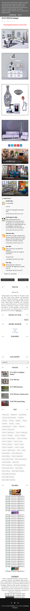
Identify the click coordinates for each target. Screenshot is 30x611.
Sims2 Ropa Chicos (8, 468)
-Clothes (4, 421)
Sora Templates (11, 606)
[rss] (18, 603)
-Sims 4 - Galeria (7, 441)
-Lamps (11, 423)
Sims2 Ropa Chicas (20, 465)
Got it (20, 15)
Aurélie (8, 201)
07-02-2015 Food (14, 380)
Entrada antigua (23, 280)
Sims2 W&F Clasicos (8, 477)
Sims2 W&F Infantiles (8, 480)
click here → (19, 310)
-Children (21, 418)
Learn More (12, 15)
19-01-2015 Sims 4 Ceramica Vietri (19, 394)
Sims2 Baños (6, 453)
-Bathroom (5, 415)
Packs (23, 450)
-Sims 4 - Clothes (20, 435)
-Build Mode (22, 415)
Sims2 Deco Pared (7, 459)
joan (7, 246)
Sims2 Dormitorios (20, 459)
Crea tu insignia (15, 332)
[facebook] (11, 603)
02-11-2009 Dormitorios (16, 387)
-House (24, 421)
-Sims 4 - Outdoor (7, 447)
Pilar (7, 262)
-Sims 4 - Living (18, 444)
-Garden (17, 421)
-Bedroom (14, 415)
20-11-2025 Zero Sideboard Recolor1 (17, 373)
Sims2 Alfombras (17, 453)
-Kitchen (4, 423)
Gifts (18, 450)
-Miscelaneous (6, 426)
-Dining (11, 421)
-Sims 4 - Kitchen (7, 444)
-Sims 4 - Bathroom (8, 432)
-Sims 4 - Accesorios (8, 429)
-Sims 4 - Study (19, 447)
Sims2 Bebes (6, 456)
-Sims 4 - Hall (18, 441)
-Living (13, 21)
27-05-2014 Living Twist (8, 194)
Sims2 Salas (19, 468)
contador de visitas (19, 597)
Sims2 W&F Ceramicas (9, 474)
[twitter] (15, 603)
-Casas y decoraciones (9, 418)
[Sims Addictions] (15, 568)
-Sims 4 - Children (7, 435)
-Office (15, 426)
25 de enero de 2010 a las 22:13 (14, 243)
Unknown (8, 233)
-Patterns (21, 426)
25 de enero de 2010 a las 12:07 (14, 214)
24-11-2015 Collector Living (9, 161)
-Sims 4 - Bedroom (21, 432)
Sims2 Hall (15, 462)
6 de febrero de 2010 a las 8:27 (14, 270)
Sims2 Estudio (6, 462)
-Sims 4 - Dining (22, 438)
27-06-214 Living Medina (8, 178)
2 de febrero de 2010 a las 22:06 (14, 259)
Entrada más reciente (7, 280)
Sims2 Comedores (17, 456)
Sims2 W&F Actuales (18, 471)
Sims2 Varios (6, 471)
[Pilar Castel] (15, 330)
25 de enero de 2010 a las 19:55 (14, 230)
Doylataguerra (10, 217)
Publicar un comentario (10, 274)
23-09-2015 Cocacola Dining (17, 401)
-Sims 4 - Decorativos (8, 438)
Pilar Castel (15, 328)
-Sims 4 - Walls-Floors (8, 450)
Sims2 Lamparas (7, 465)
